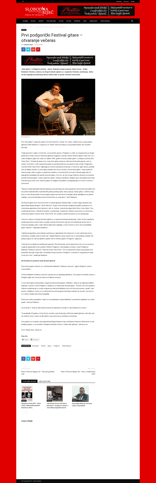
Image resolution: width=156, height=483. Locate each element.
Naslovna (24, 27)
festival (43, 346)
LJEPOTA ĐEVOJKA (105, 21)
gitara (49, 346)
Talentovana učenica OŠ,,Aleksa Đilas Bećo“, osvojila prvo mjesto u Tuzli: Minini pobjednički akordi (57, 405)
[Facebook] (23, 1)
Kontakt (133, 1)
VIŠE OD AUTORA (44, 381)
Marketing (119, 1)
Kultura (68, 21)
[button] (132, 21)
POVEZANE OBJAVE (29, 381)
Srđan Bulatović (66, 346)
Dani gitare (35, 346)
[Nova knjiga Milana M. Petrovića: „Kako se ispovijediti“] (83, 394)
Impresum (126, 1)
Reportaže (77, 21)
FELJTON (61, 21)
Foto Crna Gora (51, 21)
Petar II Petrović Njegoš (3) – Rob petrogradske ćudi (37, 373)
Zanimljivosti (93, 21)
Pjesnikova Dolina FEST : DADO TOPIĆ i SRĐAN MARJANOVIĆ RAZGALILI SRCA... (31, 405)
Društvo (41, 21)
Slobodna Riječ (28, 44)
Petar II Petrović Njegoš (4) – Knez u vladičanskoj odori (78, 373)
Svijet (85, 21)
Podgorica (57, 346)
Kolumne (25, 21)
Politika (33, 21)
